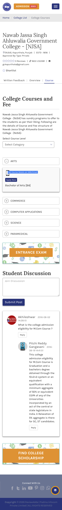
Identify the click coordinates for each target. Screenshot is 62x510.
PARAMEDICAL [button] (19, 233)
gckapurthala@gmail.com (16, 64)
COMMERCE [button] (18, 200)
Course (49, 80)
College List (20, 17)
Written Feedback (14, 80)
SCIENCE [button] (16, 222)
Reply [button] (22, 335)
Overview (34, 80)
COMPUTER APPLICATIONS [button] (26, 211)
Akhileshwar (26, 317)
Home (6, 17)
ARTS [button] (14, 161)
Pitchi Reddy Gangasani (38, 345)
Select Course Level (14, 138)
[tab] (31, 161)
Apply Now (11, 180)
